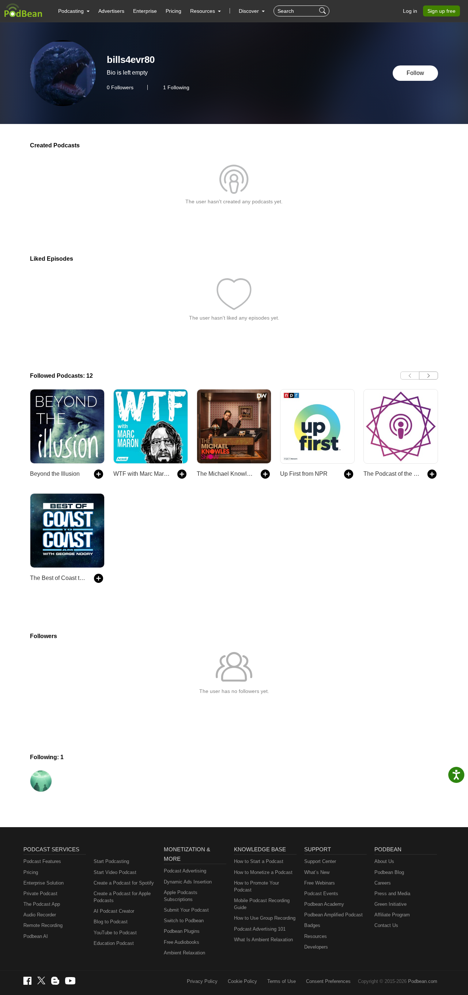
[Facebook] (27, 981)
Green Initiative (390, 904)
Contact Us (386, 925)
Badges (312, 925)
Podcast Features (42, 861)
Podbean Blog (389, 872)
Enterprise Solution (43, 883)
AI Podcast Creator (114, 911)
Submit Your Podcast (186, 910)
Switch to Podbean (184, 920)
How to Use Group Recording (264, 918)
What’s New (316, 872)
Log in (410, 11)
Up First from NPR (304, 474)
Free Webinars (319, 883)
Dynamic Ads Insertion (188, 882)
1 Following (176, 87)
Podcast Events (321, 893)
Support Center (320, 861)
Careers (382, 883)
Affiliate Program (392, 914)
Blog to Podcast (111, 921)
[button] (74, 11)
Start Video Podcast (115, 872)
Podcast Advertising (185, 871)
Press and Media (392, 893)
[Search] (323, 11)
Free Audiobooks (181, 942)
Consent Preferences (328, 981)
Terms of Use (281, 981)
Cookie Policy (242, 981)
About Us (384, 861)
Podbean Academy (324, 904)
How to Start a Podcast (258, 861)
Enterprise (145, 11)
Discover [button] (249, 11)
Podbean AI (35, 936)
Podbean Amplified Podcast (333, 914)
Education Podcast (114, 943)
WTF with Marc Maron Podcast (141, 474)
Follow (415, 73)
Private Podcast (40, 893)
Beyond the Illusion (55, 474)
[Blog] (55, 981)
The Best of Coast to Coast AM (58, 578)
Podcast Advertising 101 (260, 929)
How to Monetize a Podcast (263, 872)
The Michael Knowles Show (225, 474)
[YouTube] (70, 980)
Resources (315, 936)
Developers (316, 947)
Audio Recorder (39, 914)
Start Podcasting (111, 861)
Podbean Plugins (182, 931)
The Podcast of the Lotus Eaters (391, 474)
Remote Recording (43, 925)
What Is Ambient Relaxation (263, 939)
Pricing (173, 11)
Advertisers (111, 11)
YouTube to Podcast (115, 932)
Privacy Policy (202, 981)
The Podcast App (41, 904)
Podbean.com (422, 981)
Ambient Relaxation (184, 953)
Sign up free (441, 11)
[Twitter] (41, 980)
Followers (120, 87)
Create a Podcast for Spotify (124, 883)
